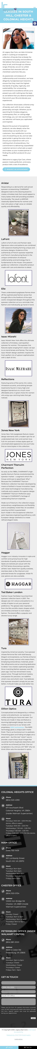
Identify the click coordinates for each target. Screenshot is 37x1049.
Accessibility (18, 1032)
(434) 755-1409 (12, 850)
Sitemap (31, 1030)
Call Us (10, 1047)
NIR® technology (17, 727)
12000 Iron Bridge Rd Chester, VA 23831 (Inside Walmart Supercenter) (17, 904)
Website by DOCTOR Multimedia (18, 1035)
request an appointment (17, 169)
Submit (33, 1018)
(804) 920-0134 (12, 893)
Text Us (28, 1047)
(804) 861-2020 (12, 942)
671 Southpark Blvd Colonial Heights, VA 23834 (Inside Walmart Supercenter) (19, 810)
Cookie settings (18, 1039)
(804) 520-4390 (13, 800)
